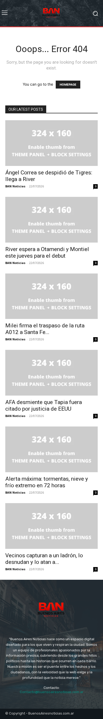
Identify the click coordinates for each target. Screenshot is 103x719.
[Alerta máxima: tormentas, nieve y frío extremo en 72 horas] (51, 449)
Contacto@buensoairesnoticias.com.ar (51, 692)
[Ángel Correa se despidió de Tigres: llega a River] (51, 143)
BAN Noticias (15, 186)
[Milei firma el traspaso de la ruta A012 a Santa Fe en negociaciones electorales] (51, 296)
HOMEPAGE (68, 84)
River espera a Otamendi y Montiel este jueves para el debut (47, 252)
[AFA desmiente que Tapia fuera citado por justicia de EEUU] (51, 373)
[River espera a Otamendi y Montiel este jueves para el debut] (51, 220)
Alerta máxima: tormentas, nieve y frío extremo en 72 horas (46, 482)
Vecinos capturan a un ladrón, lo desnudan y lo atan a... (44, 558)
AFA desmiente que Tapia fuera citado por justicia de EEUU (43, 405)
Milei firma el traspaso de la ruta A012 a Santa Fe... (45, 328)
